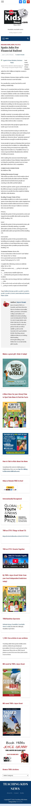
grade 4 (16, 291)
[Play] (5, 566)
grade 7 (3, 293)
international (20, 293)
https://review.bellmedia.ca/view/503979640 (16, 536)
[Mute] (23, 566)
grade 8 (8, 293)
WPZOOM (19, 801)
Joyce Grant (20, 54)
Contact (16, 793)
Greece (13, 293)
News (12, 45)
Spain (6, 295)
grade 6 (26, 291)
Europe (11, 291)
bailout (6, 291)
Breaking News (6, 45)
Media (22, 793)
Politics (17, 45)
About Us (9, 793)
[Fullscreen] (26, 566)
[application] (15, 561)
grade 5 (21, 291)
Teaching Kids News (15, 786)
